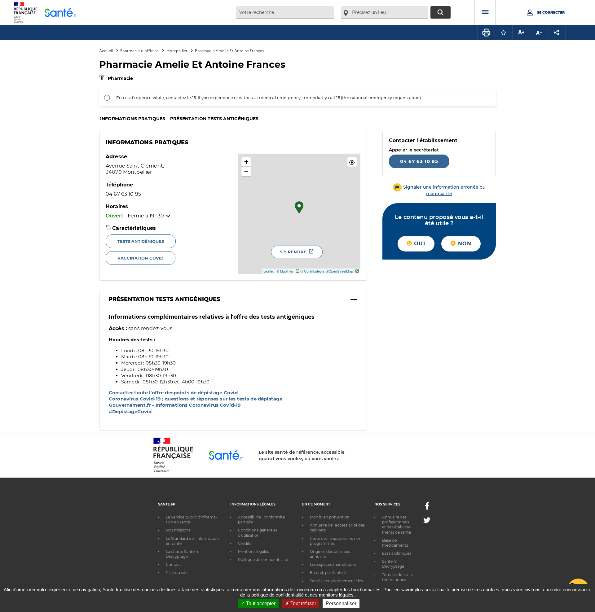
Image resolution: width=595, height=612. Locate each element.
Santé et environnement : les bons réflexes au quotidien (336, 583)
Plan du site (176, 572)
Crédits (244, 543)
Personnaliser (341, 603)
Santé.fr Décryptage (393, 564)
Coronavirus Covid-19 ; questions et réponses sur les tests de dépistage (195, 399)
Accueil (106, 50)
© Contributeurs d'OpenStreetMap (326, 271)
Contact (173, 564)
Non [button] (463, 244)
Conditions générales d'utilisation (257, 532)
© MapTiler (285, 271)
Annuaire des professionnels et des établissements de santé (397, 525)
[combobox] (285, 12)
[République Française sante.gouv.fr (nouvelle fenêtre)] (173, 471)
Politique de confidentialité (263, 559)
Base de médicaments (395, 543)
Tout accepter (260, 603)
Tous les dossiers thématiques (397, 577)
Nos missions (178, 530)
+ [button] (246, 162)
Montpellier (177, 50)
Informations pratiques (132, 118)
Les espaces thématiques (333, 564)
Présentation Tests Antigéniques (164, 299)
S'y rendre (293, 252)
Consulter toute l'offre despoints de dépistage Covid (173, 393)
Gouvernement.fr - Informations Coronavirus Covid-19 (175, 405)
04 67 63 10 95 (419, 161)
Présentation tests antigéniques (214, 118)
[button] (352, 162)
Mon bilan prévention (330, 517)
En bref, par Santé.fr (328, 572)
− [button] (246, 171)
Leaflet (268, 271)
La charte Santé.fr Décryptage (182, 554)
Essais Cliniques (396, 553)
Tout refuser (302, 603)
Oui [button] (418, 244)
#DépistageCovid (130, 411)
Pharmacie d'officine (139, 50)
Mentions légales (253, 551)
